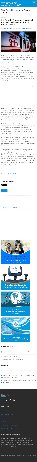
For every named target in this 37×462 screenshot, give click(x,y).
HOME (4, 190)
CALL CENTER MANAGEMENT (9, 425)
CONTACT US (5, 421)
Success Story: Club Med (10, 356)
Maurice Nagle (12, 174)
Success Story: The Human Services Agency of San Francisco (17, 352)
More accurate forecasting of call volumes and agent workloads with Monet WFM (17, 376)
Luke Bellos (7, 28)
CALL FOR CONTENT (10, 207)
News (16, 71)
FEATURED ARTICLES (7, 414)
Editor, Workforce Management (21, 28)
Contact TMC (27, 457)
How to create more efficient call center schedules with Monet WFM (18, 381)
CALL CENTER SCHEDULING (9, 428)
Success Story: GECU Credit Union (12, 359)
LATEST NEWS (5, 418)
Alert (21, 71)
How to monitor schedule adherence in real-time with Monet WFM (18, 371)
